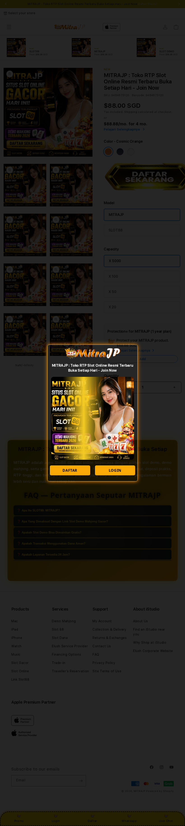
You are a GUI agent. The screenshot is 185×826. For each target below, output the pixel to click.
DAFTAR (69, 470)
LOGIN (115, 470)
